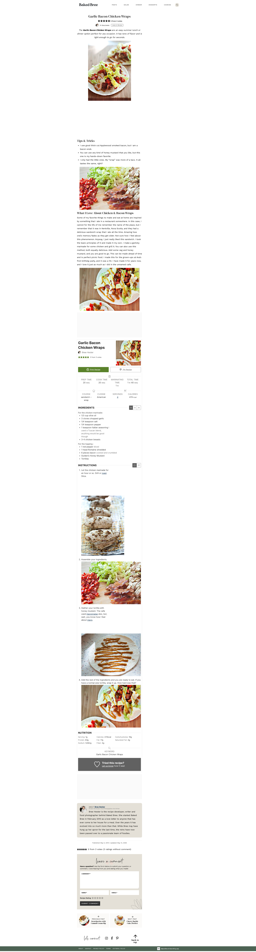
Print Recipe (95, 370)
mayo (89, 620)
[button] (99, 21)
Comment (86, 874)
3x (139, 408)
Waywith (176, 949)
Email (114, 892)
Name (84, 892)
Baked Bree (88, 4)
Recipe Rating (85, 898)
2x (135, 408)
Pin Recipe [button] (127, 370)
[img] (106, 938)
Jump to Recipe (117, 25)
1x (131, 408)
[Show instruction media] (134, 465)
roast (104, 473)
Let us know (108, 766)
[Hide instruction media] (139, 465)
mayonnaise (92, 614)
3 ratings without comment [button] (117, 849)
